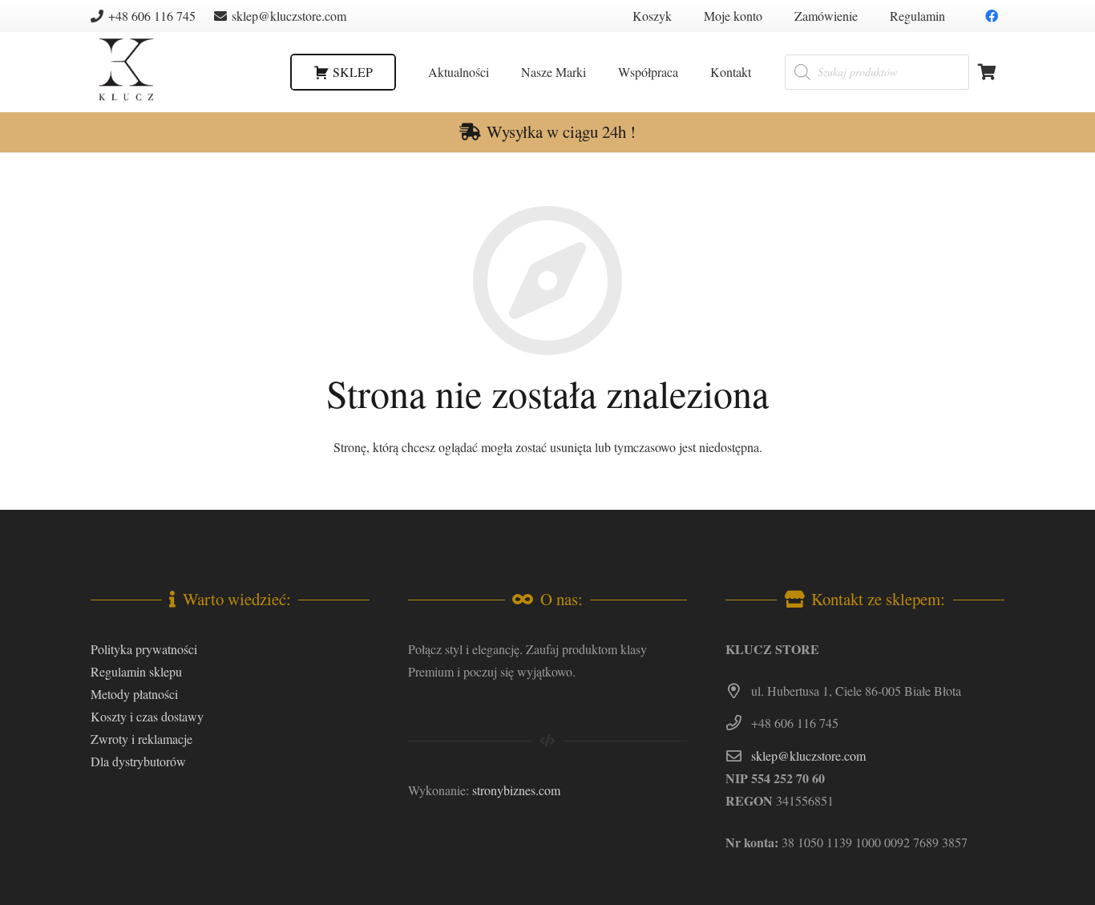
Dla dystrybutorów (138, 761)
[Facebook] (991, 16)
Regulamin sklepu (136, 671)
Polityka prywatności (144, 648)
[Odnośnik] (126, 72)
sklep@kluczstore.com (808, 755)
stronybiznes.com (516, 790)
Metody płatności (134, 693)
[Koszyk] (986, 72)
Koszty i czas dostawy (147, 716)
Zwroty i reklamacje (141, 738)
